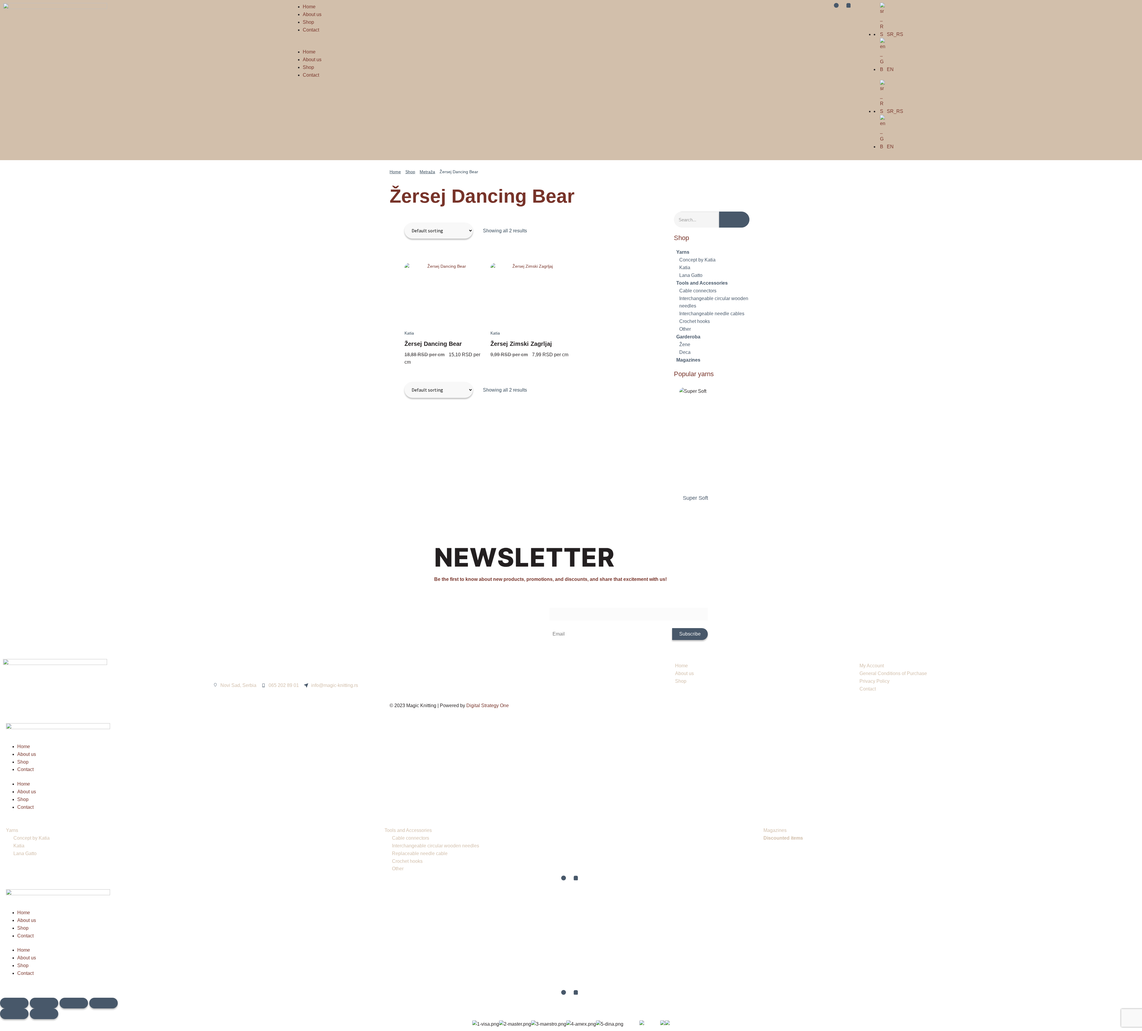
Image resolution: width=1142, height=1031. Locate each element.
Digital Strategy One (487, 705)
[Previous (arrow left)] (14, 1013)
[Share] (73, 1003)
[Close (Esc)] (103, 1003)
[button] (428, 44)
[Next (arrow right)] (44, 1013)
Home (309, 6)
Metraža (427, 171)
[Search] (734, 220)
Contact (311, 29)
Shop (308, 22)
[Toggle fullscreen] (44, 1003)
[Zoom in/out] (14, 1003)
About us (312, 14)
